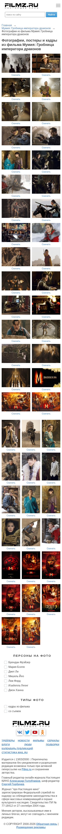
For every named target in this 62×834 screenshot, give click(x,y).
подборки (52, 744)
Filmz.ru (27, 769)
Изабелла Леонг (18, 685)
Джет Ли (13, 671)
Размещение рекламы (31, 827)
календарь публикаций (17, 748)
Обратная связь (46, 824)
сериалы (53, 740)
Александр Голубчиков (25, 780)
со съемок (14, 711)
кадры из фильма (19, 706)
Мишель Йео (16, 676)
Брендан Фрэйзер (19, 662)
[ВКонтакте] (20, 732)
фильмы (38, 740)
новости (24, 740)
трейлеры (8, 740)
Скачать (16, 75)
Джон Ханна (15, 690)
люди (28, 744)
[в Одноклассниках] (42, 732)
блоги (6, 744)
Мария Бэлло (16, 667)
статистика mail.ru (15, 752)
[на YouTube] (35, 732)
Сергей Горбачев (13, 784)
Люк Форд (14, 680)
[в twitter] (27, 732)
